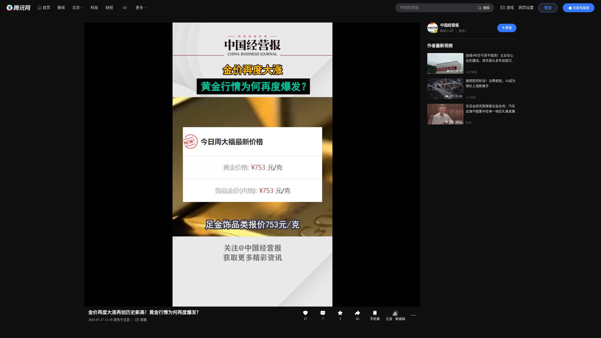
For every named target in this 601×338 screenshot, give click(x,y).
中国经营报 (449, 25)
